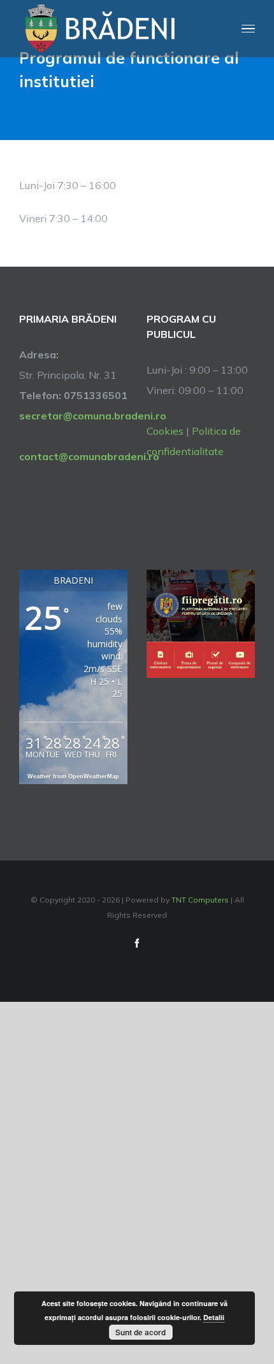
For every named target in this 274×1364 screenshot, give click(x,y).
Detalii (213, 1317)
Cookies (165, 431)
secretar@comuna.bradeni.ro (73, 415)
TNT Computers (200, 899)
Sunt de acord (140, 1332)
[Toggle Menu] (248, 29)
